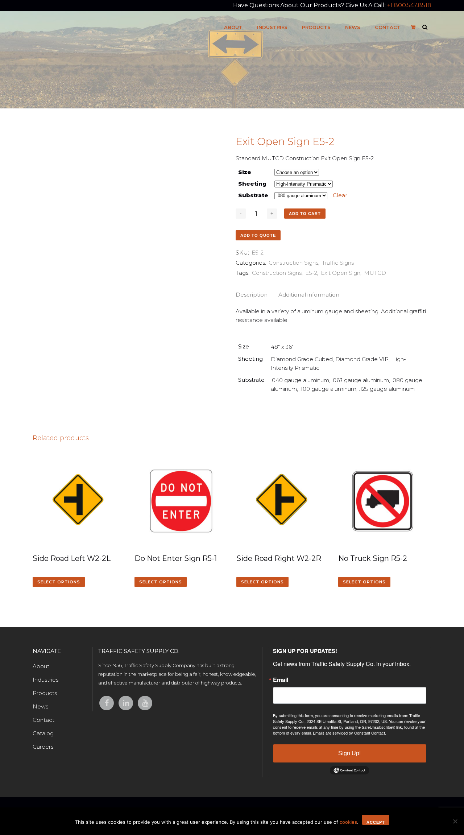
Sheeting (252, 183)
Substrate (253, 195)
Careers (43, 746)
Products (45, 693)
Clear (340, 195)
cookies (348, 822)
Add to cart (305, 213)
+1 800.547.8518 (409, 5)
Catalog (43, 733)
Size (244, 172)
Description (252, 294)
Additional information (308, 294)
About (41, 666)
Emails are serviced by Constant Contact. (349, 733)
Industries (45, 679)
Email (280, 680)
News (40, 706)
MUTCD (375, 272)
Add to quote (258, 235)
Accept (375, 822)
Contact (43, 719)
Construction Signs (293, 262)
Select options (58, 581)
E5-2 (311, 272)
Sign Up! (349, 753)
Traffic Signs (338, 262)
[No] (455, 821)
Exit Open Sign (340, 272)
